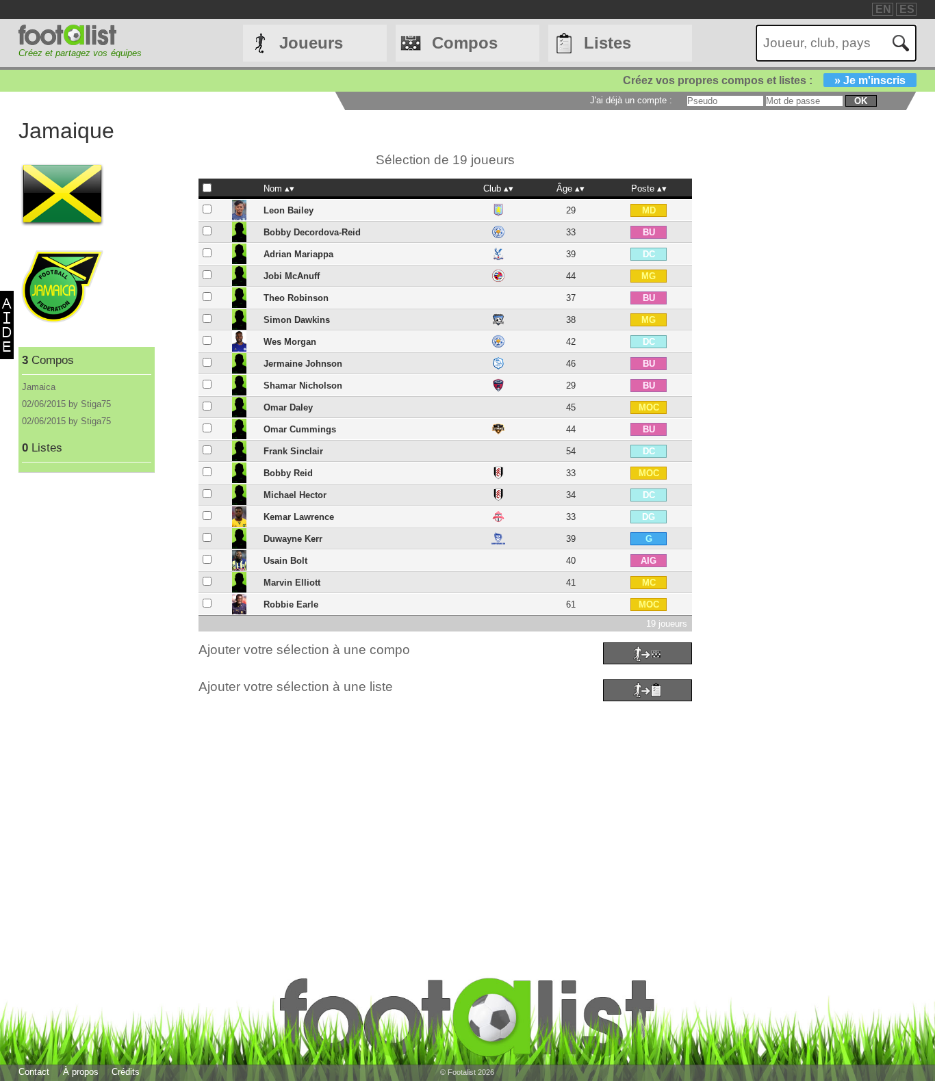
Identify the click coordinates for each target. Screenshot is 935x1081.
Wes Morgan (290, 342)
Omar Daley (288, 407)
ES (906, 9)
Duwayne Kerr (293, 539)
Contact (33, 1072)
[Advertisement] (429, 801)
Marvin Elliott (292, 582)
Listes (607, 43)
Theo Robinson (296, 298)
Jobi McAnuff (292, 276)
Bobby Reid (288, 473)
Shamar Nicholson (303, 385)
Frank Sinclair (293, 451)
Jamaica (38, 387)
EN (883, 9)
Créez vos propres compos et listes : (764, 80)
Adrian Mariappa (298, 254)
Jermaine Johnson (303, 364)
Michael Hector (295, 495)
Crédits (126, 1072)
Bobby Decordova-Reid (312, 232)
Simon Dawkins (297, 320)
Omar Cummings (300, 429)
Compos (465, 43)
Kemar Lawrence (299, 517)
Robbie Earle (291, 604)
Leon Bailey (288, 210)
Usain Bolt (285, 561)
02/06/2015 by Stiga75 (66, 404)
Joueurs (311, 43)
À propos (81, 1072)
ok (860, 101)
